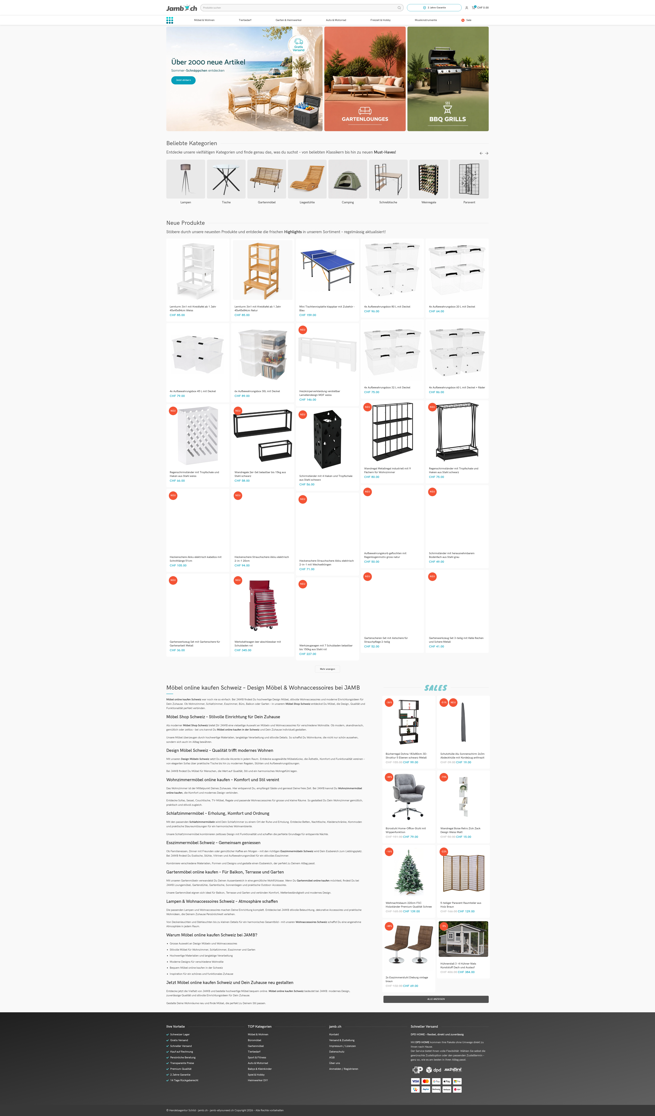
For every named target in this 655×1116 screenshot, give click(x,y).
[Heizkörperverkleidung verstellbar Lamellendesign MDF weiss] (327, 354)
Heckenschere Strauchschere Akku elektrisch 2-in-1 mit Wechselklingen (326, 562)
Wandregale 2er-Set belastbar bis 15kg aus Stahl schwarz (260, 474)
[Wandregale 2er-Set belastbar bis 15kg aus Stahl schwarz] (262, 435)
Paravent (429, 202)
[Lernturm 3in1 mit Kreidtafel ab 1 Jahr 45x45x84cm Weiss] (197, 270)
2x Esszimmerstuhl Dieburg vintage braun (407, 979)
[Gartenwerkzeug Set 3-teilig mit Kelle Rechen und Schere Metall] (457, 601)
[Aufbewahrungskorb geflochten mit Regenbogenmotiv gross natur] (392, 516)
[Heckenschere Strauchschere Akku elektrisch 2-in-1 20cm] (262, 520)
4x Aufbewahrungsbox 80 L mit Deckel (387, 306)
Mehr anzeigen (327, 669)
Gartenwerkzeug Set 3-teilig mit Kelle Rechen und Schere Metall (456, 640)
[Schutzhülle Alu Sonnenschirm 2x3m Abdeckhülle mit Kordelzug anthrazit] (463, 722)
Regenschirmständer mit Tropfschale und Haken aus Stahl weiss (194, 474)
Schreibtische (348, 202)
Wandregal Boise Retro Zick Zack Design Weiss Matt (460, 830)
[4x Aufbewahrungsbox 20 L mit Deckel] (457, 270)
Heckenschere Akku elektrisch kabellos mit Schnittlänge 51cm (196, 559)
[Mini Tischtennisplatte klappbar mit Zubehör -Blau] (327, 270)
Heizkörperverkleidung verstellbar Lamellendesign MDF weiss (319, 393)
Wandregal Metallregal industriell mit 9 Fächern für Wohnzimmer (387, 470)
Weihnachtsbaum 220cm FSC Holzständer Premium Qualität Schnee (409, 904)
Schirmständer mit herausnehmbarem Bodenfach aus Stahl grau (452, 555)
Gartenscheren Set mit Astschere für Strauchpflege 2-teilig (386, 640)
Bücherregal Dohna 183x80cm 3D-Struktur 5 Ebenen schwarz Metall (406, 755)
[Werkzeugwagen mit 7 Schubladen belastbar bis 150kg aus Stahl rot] (327, 609)
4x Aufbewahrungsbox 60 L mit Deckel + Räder (457, 387)
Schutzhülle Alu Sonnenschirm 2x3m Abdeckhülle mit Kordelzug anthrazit (462, 755)
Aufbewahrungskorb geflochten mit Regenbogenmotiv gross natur (385, 555)
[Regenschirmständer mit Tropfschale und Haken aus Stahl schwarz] (457, 432)
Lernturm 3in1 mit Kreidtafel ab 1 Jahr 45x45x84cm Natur (258, 308)
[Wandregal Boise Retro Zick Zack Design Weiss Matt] (463, 796)
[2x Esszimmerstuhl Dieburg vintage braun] (408, 945)
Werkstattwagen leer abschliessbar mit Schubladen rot (258, 643)
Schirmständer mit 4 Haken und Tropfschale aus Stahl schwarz (325, 478)
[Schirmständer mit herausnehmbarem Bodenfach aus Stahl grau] (457, 516)
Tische (185, 202)
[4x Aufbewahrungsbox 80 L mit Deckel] (392, 270)
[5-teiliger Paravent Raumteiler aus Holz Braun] (463, 871)
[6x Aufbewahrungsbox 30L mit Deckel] (262, 354)
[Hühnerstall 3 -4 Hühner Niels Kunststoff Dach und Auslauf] (463, 939)
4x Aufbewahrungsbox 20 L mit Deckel (452, 306)
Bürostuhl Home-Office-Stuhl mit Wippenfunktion (406, 830)
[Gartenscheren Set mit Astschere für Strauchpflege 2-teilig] (392, 601)
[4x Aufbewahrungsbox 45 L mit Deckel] (197, 354)
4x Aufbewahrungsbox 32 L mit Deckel (387, 387)
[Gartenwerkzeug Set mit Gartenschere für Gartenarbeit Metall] (197, 605)
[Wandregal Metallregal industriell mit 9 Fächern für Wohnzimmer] (392, 432)
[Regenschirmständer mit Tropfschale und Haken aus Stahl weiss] (197, 435)
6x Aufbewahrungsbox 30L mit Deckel (257, 391)
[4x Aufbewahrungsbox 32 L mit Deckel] (392, 351)
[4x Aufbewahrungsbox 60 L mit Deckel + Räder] (457, 351)
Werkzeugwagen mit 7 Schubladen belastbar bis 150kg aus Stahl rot (326, 647)
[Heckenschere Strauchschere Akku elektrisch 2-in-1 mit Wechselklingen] (327, 524)
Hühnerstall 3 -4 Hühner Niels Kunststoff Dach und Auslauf (458, 965)
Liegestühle (266, 202)
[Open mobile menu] (170, 20)
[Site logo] (181, 7)
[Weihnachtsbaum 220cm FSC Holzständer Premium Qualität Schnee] (408, 871)
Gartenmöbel (226, 202)
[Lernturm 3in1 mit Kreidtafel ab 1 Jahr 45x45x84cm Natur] (262, 270)
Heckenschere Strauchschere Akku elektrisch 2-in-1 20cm (262, 559)
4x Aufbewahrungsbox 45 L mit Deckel (193, 391)
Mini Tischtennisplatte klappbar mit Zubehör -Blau (327, 308)
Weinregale (388, 202)
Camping (307, 202)
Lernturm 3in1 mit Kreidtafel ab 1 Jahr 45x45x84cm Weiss (193, 308)
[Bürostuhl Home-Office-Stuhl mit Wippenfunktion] (408, 796)
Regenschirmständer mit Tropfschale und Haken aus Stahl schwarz (453, 470)
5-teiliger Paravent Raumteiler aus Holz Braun (460, 904)
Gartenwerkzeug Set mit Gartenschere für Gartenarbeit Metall (195, 643)
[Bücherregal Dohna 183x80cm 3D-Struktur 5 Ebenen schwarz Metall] (408, 722)
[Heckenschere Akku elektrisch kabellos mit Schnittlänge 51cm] (197, 520)
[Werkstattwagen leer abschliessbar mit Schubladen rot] (262, 605)
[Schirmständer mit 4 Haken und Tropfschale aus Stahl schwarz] (327, 439)
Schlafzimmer (469, 202)
